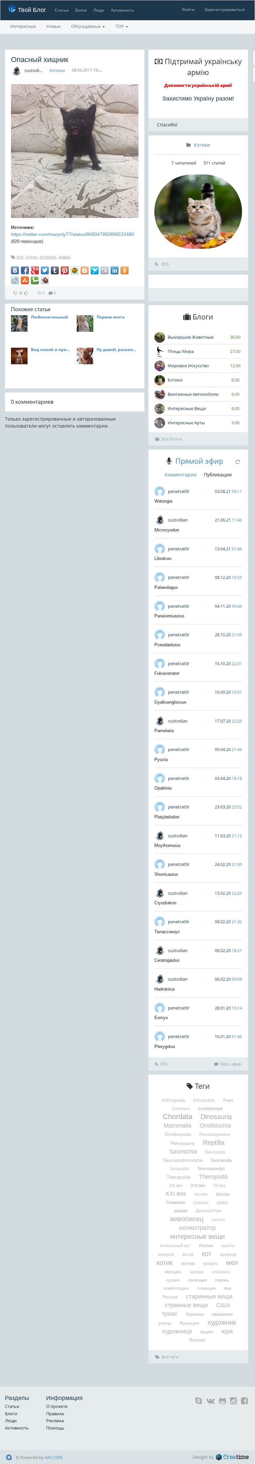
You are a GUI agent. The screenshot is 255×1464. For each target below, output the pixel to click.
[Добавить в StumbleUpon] (25, 280)
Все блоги (171, 439)
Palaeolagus (166, 587)
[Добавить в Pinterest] (65, 270)
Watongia (163, 501)
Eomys (161, 1017)
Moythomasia (167, 845)
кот (20, 257)
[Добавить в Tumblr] (55, 270)
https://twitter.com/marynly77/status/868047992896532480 (72, 234)
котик (32, 257)
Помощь (55, 1428)
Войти (188, 9)
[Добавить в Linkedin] (115, 270)
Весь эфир (230, 1064)
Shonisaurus (166, 874)
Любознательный (49, 317)
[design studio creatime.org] (232, 1457)
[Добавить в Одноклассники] (124, 270)
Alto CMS (54, 1457)
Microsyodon (166, 529)
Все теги (170, 1357)
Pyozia (161, 759)
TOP (120, 26)
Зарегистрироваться (225, 9)
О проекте (56, 1406)
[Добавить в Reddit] (15, 280)
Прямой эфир (199, 461)
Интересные (23, 26)
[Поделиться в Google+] (35, 270)
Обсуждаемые (86, 26)
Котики (57, 70)
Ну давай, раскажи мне (117, 349)
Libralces (163, 558)
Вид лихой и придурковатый (52, 349)
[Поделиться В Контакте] (15, 270)
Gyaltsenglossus (170, 702)
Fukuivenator (166, 673)
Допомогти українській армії (198, 85)
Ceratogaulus (167, 960)
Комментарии (181, 474)
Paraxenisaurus (169, 615)
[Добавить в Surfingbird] (95, 270)
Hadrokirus (164, 989)
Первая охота (111, 317)
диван (64, 257)
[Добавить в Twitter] (45, 270)
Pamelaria (164, 730)
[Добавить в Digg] (105, 270)
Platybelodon (166, 816)
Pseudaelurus (167, 644)
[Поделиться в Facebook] (25, 270)
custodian (34, 70)
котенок (48, 257)
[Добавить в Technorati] (35, 280)
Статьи (62, 10)
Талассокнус (167, 931)
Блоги (81, 10)
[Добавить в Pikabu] (75, 270)
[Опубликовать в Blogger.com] (85, 270)
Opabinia (162, 788)
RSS (164, 264)
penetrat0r (178, 491)
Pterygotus (164, 1046)
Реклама (55, 1421)
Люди (98, 10)
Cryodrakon (165, 902)
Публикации (218, 474)
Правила (55, 1414)
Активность (122, 10)
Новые (53, 26)
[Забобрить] (45, 280)
